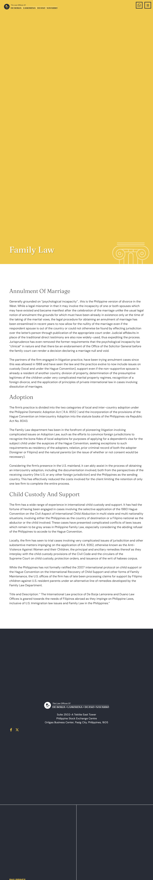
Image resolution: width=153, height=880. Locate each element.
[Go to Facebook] (11, 729)
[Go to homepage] (30, 7)
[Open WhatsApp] (139, 5)
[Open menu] (147, 5)
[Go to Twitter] (17, 729)
